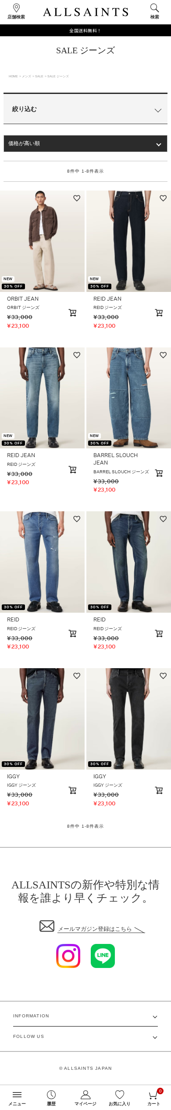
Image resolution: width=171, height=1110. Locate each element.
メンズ (26, 76)
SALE (39, 76)
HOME (13, 76)
